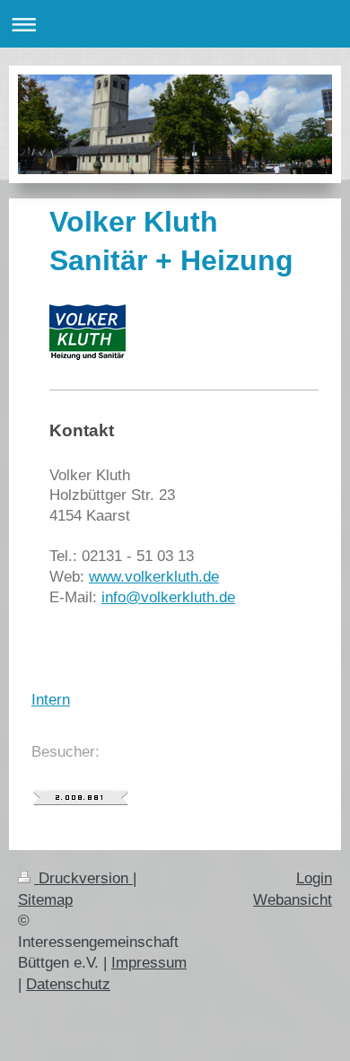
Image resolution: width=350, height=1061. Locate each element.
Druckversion (83, 878)
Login (314, 878)
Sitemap (45, 899)
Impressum (149, 962)
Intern (50, 699)
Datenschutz (68, 984)
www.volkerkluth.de (154, 576)
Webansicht (292, 899)
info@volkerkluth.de (168, 597)
